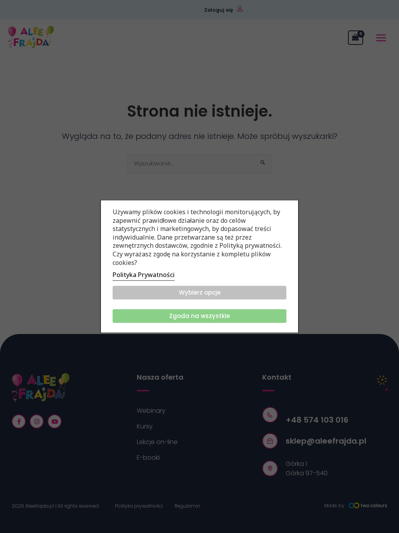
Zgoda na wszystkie (199, 316)
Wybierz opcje (200, 293)
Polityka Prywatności (144, 275)
